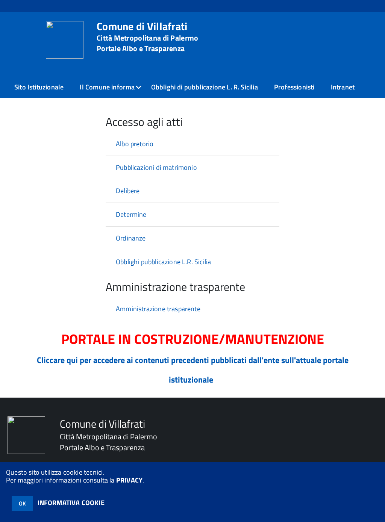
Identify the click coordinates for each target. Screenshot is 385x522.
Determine (131, 214)
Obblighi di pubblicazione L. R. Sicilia (204, 87)
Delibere (127, 191)
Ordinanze (131, 238)
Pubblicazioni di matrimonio (156, 167)
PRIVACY (129, 480)
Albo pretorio (134, 144)
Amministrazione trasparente (158, 309)
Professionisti (294, 87)
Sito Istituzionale (39, 87)
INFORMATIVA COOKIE (71, 503)
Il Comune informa (107, 87)
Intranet (343, 87)
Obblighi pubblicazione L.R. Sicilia (163, 262)
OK (22, 503)
